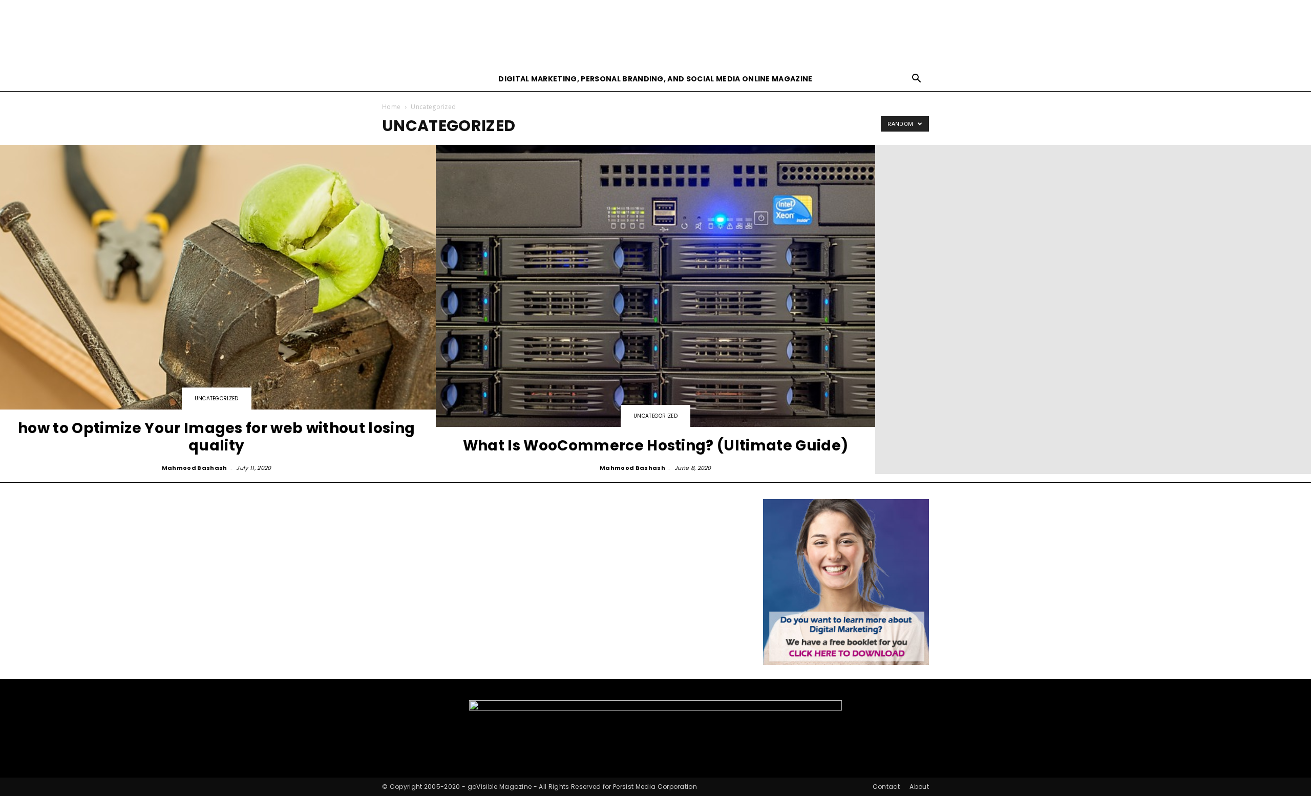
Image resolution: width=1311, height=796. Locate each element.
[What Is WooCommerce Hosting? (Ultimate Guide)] (655, 309)
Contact (886, 786)
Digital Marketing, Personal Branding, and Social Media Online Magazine (655, 79)
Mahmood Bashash (194, 468)
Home (391, 106)
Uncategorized (217, 398)
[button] (916, 79)
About (919, 786)
